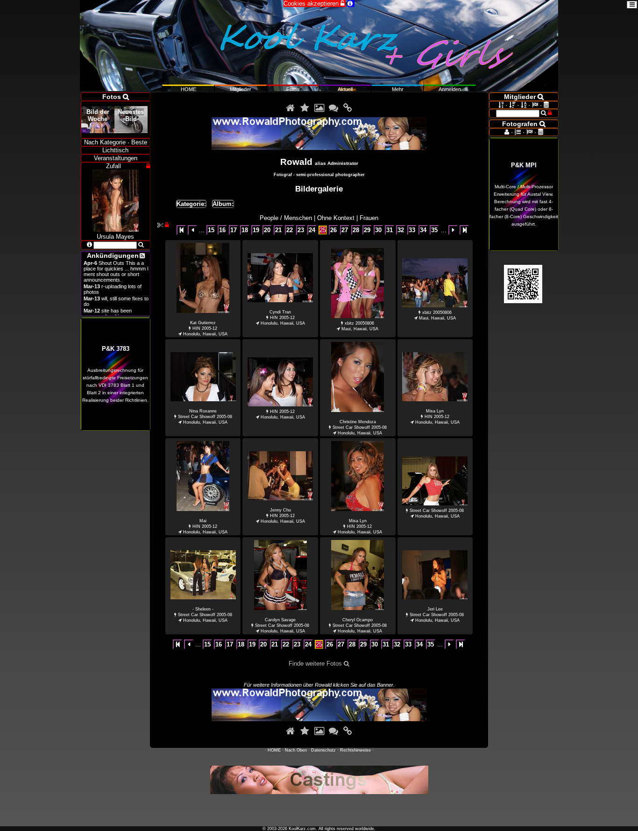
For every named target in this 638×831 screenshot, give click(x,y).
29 (367, 230)
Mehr (398, 89)
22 (289, 230)
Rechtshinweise (355, 750)
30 (378, 230)
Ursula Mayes (115, 236)
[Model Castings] (319, 791)
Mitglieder (240, 89)
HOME (274, 750)
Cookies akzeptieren (315, 3)
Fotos (292, 89)
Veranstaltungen (115, 158)
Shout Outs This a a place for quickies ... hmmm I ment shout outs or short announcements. (116, 271)
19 (256, 230)
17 (233, 230)
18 (244, 230)
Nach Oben (296, 750)
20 (267, 230)
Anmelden (450, 89)
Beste (139, 142)
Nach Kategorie (105, 142)
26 (333, 230)
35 (434, 230)
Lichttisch (115, 150)
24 (312, 230)
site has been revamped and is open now (114, 313)
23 (301, 230)
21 (278, 230)
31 (389, 230)
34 (423, 230)
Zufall (113, 166)
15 (211, 230)
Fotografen (524, 124)
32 (400, 230)
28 (356, 230)
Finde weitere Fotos (319, 663)
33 (412, 230)
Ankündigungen (113, 255)
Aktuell (345, 89)
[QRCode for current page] (523, 301)
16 (222, 230)
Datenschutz (323, 750)
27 (344, 230)
